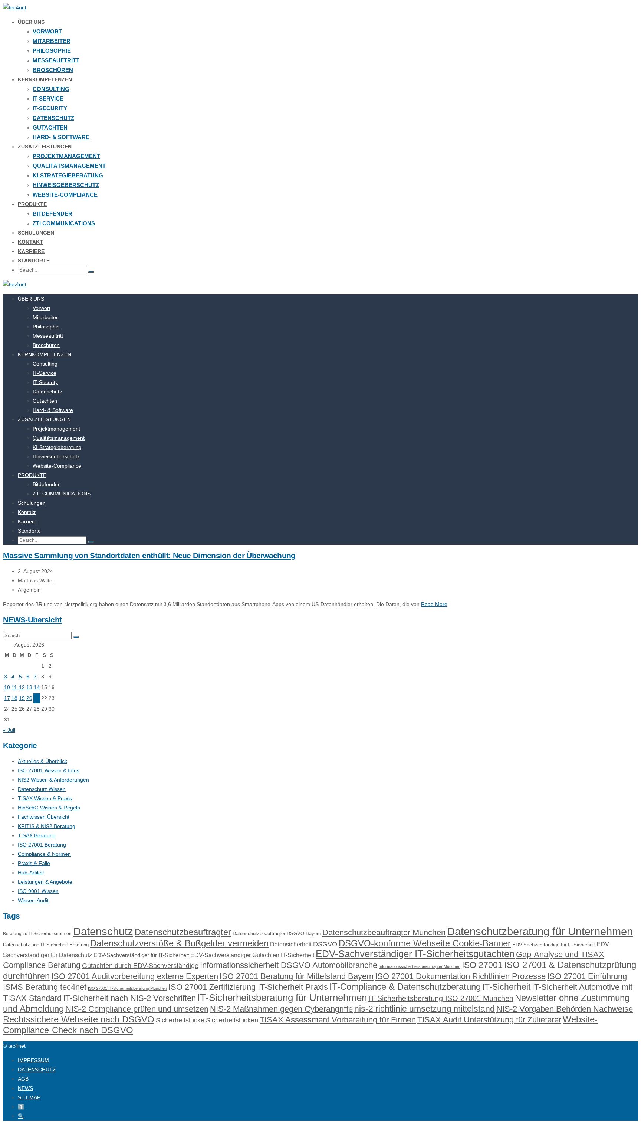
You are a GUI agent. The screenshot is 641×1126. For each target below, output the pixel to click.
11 (14, 687)
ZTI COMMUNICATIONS (64, 223)
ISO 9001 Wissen (38, 891)
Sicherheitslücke (180, 1020)
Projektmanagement (66, 156)
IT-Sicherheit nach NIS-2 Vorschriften (129, 998)
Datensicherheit (291, 944)
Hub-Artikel (31, 872)
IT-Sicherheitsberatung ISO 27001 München (440, 998)
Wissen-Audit (33, 900)
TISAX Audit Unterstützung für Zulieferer (489, 1019)
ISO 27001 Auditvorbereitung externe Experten (134, 976)
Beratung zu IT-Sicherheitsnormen (37, 933)
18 (14, 698)
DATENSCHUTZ (37, 1070)
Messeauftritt (56, 60)
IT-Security (50, 108)
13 (29, 687)
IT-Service (48, 98)
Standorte (34, 261)
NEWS (25, 1088)
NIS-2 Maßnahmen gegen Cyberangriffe (281, 1009)
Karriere (31, 251)
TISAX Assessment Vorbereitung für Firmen (338, 1019)
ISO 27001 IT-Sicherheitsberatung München (127, 988)
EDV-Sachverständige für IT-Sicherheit (553, 944)
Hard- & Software (61, 137)
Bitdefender (52, 213)
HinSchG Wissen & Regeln (49, 808)
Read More (434, 604)
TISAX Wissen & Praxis (45, 798)
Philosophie (52, 51)
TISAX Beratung (37, 835)
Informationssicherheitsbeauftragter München (419, 966)
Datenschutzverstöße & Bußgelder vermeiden (179, 943)
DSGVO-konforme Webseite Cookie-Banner (425, 943)
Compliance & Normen (44, 854)
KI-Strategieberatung (68, 175)
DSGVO (325, 944)
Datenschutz (53, 118)
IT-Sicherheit (506, 987)
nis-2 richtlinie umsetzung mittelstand (424, 1009)
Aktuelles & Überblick (42, 761)
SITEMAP (29, 1097)
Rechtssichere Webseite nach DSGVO (78, 1019)
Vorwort (47, 31)
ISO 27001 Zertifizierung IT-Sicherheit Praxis (248, 987)
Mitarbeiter (51, 41)
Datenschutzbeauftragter (183, 932)
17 (7, 698)
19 (22, 698)
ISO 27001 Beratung (42, 845)
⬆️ (21, 1107)
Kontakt (30, 242)
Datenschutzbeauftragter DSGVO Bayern (277, 933)
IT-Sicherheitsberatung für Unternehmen (282, 997)
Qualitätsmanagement (69, 166)
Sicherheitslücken (232, 1020)
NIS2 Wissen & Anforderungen (53, 780)
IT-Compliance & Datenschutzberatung (405, 987)
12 (22, 687)
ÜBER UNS (31, 22)
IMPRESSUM (33, 1060)
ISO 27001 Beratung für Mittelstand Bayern (297, 976)
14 (37, 687)
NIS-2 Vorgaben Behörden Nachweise (564, 1009)
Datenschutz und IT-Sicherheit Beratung (46, 944)
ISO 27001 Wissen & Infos (48, 770)
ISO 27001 (482, 965)
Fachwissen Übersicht (43, 817)
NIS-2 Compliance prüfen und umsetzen (136, 1009)
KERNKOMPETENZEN (45, 79)
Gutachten (50, 127)
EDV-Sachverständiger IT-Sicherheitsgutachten (415, 953)
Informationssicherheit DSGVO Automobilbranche (288, 965)
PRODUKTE (32, 204)
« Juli (9, 730)
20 (29, 698)
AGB (23, 1079)
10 (7, 687)
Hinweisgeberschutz (66, 185)
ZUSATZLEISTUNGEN (45, 147)
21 (37, 698)
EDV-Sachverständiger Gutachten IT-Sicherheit (252, 955)
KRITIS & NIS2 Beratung (46, 826)
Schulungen (36, 233)
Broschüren (53, 70)
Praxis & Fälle (34, 863)
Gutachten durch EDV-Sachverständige (140, 965)
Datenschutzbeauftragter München (384, 932)
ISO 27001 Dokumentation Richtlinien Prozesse (460, 976)
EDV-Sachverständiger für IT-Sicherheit (141, 955)
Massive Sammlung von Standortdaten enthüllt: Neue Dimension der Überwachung (149, 555)
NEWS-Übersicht (32, 619)
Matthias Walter (36, 580)
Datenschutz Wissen (42, 789)
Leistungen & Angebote (45, 882)
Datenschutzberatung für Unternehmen (540, 931)
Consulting (51, 89)
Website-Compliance (65, 195)
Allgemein (29, 590)
